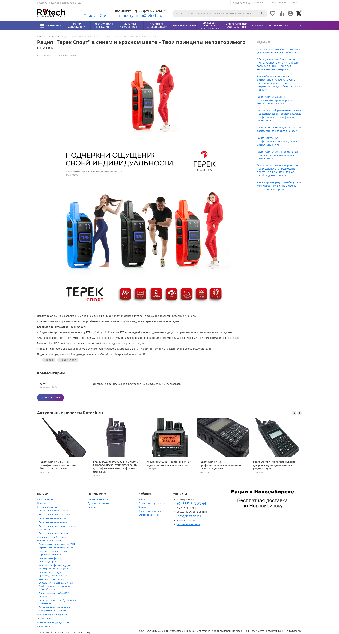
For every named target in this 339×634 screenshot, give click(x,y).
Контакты (295, 2)
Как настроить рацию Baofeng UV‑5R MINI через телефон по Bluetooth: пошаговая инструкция (279, 186)
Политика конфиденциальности (54, 622)
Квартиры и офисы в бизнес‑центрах (50, 560)
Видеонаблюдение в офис (53, 518)
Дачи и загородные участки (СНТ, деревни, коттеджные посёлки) (57, 545)
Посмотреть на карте (188, 524)
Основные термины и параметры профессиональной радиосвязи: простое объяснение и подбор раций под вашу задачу (277, 170)
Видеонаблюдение (47, 507)
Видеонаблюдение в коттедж (55, 514)
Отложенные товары (149, 510)
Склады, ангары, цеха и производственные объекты (54, 574)
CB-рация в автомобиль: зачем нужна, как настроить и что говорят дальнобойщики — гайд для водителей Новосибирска (279, 64)
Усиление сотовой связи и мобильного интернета (51, 539)
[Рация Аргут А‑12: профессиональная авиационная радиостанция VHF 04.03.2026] (223, 479)
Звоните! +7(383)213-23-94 (138, 11)
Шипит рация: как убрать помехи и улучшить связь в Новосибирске (278, 50)
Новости (41, 503)
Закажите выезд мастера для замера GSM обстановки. (54, 609)
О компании (44, 618)
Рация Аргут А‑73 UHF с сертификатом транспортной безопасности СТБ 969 (275, 100)
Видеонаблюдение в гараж (53, 510)
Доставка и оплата (98, 499)
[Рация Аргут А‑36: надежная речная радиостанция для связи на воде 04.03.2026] (169, 479)
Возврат (92, 507)
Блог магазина (45, 499)
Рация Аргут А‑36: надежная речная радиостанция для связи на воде (279, 129)
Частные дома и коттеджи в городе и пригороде (54, 553)
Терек (49, 359)
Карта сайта (43, 626)
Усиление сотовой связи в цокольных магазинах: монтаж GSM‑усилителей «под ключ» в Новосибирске (56, 584)
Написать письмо (186, 520)
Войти (141, 499)
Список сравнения (148, 514)
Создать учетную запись (151, 503)
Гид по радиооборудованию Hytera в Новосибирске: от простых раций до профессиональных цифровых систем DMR (279, 115)
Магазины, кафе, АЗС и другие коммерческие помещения (55, 567)
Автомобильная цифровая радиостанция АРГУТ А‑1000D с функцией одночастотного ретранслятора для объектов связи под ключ (278, 82)
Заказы (142, 507)
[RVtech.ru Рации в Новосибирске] (51, 13)
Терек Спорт (68, 359)
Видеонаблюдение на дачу (53, 522)
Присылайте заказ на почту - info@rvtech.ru (123, 15)
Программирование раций (52, 614)
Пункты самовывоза (99, 503)
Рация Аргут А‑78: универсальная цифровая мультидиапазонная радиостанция (277, 155)
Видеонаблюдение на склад (54, 533)
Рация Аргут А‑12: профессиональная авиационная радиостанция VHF (277, 141)
